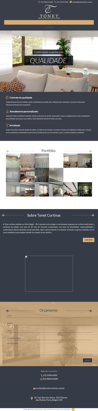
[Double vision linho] (27, 175)
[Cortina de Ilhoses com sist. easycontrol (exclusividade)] (27, 160)
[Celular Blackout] (56, 189)
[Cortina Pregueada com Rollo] (70, 160)
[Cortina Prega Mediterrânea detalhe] (56, 160)
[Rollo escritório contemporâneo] (70, 175)
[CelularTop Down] (85, 189)
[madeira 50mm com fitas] (56, 175)
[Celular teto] (70, 189)
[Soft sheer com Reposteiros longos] (42, 189)
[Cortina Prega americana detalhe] (42, 160)
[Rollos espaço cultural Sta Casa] (85, 175)
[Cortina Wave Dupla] (85, 160)
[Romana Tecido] (13, 189)
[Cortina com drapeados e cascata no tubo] (13, 160)
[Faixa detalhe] (42, 175)
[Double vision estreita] (13, 175)
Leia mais (88, 240)
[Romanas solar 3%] (27, 189)
